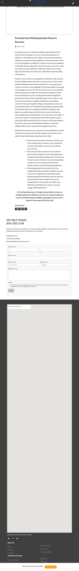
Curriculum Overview (13, 560)
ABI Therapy (43, 562)
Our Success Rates (45, 546)
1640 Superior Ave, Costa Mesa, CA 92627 (19, 534)
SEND (11, 290)
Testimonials (43, 549)
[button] (2, 2)
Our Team (10, 550)
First (9, 252)
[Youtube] (17, 538)
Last (41, 252)
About (9, 547)
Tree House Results (45, 552)
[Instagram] (13, 538)
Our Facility (10, 553)
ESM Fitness (43, 558)
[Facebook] (8, 538)
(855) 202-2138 (15, 223)
